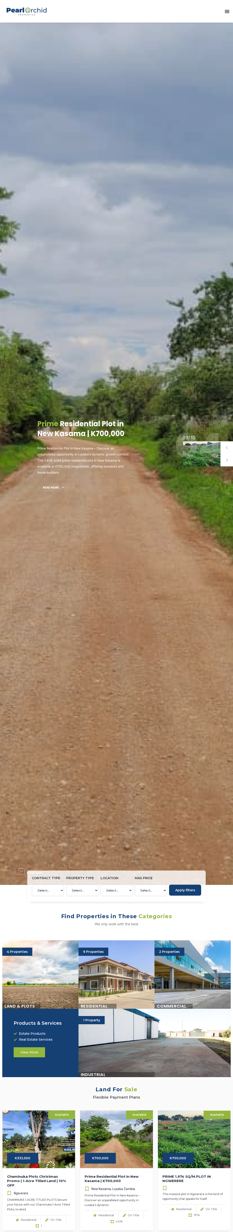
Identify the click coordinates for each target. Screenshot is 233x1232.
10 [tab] (184, 437)
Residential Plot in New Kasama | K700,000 (80, 429)
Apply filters (185, 890)
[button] (227, 11)
